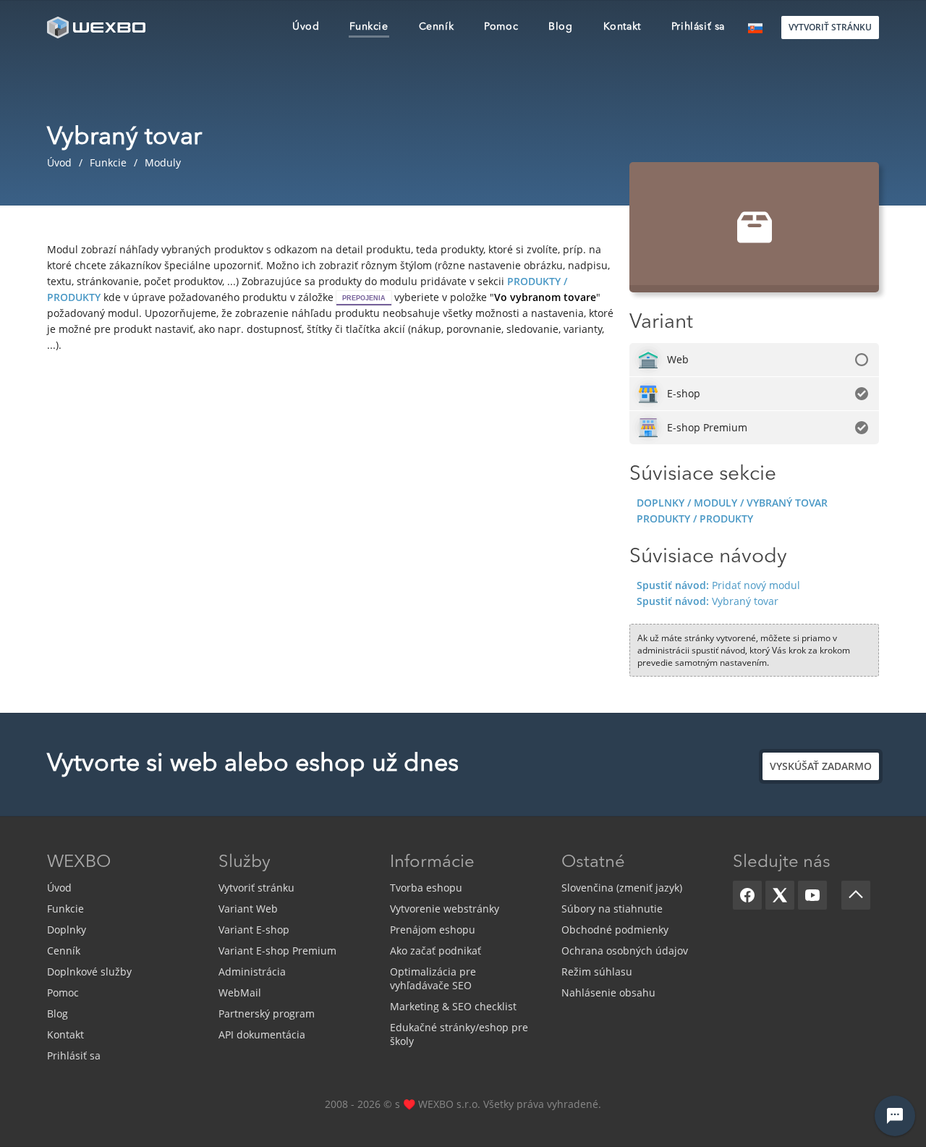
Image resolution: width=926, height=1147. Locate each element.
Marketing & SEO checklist (453, 1006)
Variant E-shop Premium (277, 950)
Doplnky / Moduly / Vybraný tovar (732, 502)
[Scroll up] (855, 895)
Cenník (63, 950)
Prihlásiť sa (74, 1055)
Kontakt (65, 1034)
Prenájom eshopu (432, 929)
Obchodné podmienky (614, 929)
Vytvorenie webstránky (444, 908)
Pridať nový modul (718, 585)
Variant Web (248, 908)
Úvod (59, 887)
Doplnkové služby (89, 971)
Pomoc (63, 992)
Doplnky (66, 929)
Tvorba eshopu (426, 887)
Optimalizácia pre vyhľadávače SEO (433, 978)
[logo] (97, 27)
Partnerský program (266, 1013)
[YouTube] (812, 895)
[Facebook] (747, 895)
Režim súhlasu (596, 971)
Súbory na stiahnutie (612, 908)
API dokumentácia (261, 1034)
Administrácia (252, 971)
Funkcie (65, 908)
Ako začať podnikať (435, 950)
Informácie (432, 862)
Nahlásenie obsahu (608, 992)
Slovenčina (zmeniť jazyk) (621, 887)
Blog (57, 1013)
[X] (779, 895)
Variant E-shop (253, 929)
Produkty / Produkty (695, 518)
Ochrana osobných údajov (624, 950)
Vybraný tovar (707, 601)
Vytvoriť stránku (256, 887)
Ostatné (593, 862)
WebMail (239, 992)
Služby (244, 862)
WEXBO (79, 862)
